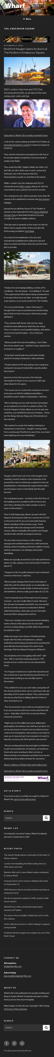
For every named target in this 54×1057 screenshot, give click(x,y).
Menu (28, 19)
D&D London (25, 186)
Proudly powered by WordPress (17, 1051)
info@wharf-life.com (13, 966)
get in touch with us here (25, 799)
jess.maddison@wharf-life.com (17, 976)
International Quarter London (17, 145)
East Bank (29, 231)
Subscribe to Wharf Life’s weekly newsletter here (26, 135)
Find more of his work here (15, 1009)
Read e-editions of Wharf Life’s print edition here (25, 765)
